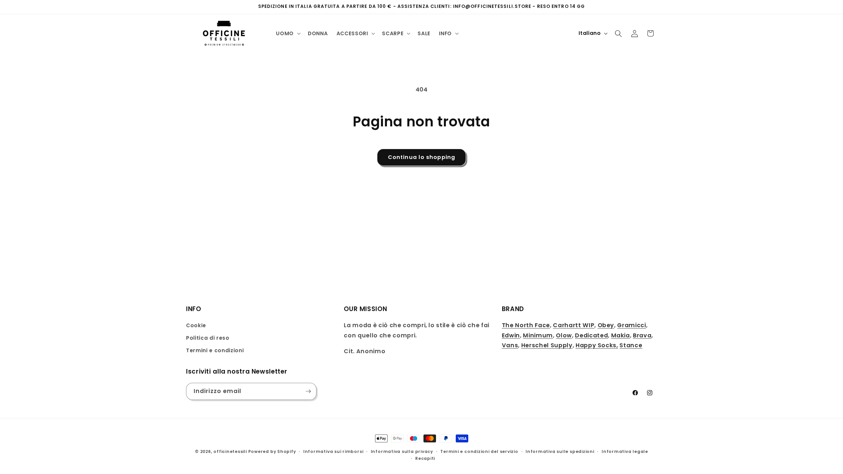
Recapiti (425, 458)
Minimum (538, 335)
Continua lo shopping (421, 157)
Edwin (511, 335)
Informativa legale (625, 451)
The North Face (526, 325)
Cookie (196, 325)
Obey (606, 325)
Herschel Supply (547, 345)
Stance (630, 345)
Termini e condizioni (215, 350)
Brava (642, 335)
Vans (510, 345)
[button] (288, 33)
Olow (564, 335)
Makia (620, 335)
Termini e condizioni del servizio (479, 451)
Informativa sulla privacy (402, 451)
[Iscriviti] (308, 391)
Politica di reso (208, 337)
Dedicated (591, 335)
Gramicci (631, 325)
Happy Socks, (597, 345)
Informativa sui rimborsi (333, 451)
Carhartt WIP (573, 325)
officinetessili (230, 451)
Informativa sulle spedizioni (560, 451)
